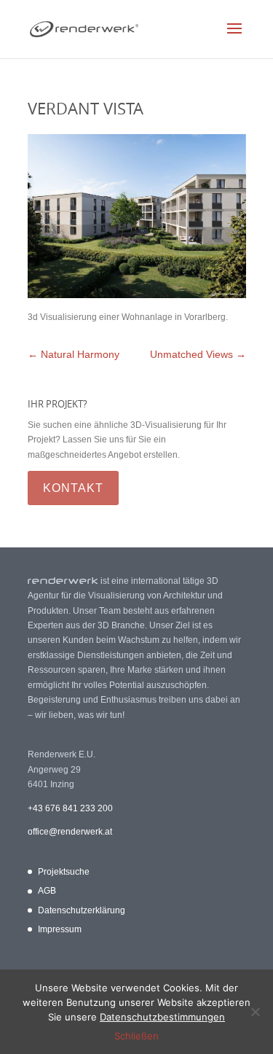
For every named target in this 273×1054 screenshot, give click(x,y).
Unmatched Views (198, 354)
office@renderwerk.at (70, 832)
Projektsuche (64, 872)
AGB (47, 891)
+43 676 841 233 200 (70, 808)
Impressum (60, 929)
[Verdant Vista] (137, 295)
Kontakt (73, 488)
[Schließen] (255, 1011)
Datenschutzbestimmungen (162, 1017)
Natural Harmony (73, 354)
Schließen (136, 1036)
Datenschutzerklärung (81, 910)
